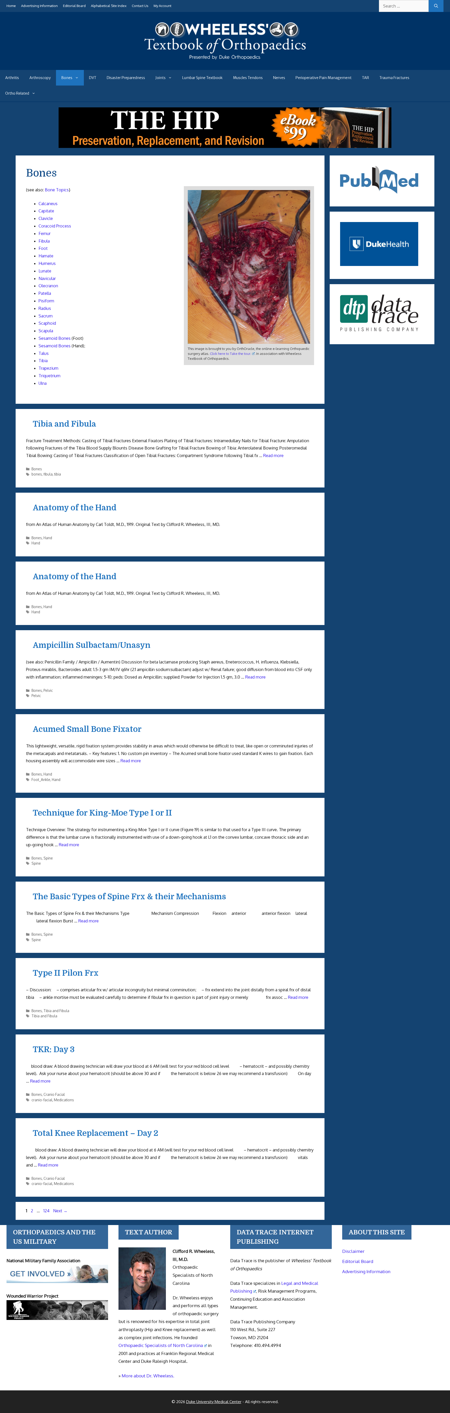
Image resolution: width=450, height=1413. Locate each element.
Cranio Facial (54, 1094)
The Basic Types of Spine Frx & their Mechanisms (129, 896)
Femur (45, 233)
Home (11, 6)
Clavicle (46, 218)
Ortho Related (17, 93)
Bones (66, 77)
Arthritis (12, 77)
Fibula (44, 241)
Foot (43, 248)
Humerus (47, 263)
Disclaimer (353, 1251)
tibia (57, 474)
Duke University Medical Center (213, 1401)
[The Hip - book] (225, 146)
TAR (365, 77)
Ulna (43, 383)
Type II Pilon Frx (65, 973)
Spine (48, 858)
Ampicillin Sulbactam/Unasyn (92, 645)
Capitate (46, 210)
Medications (64, 1100)
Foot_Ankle (41, 779)
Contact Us (140, 6)
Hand (47, 538)
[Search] (436, 6)
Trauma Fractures (394, 77)
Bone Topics (57, 189)
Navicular (47, 278)
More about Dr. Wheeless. (148, 1375)
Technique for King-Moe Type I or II (102, 813)
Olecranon (48, 285)
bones (37, 474)
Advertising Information (39, 6)
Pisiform (46, 300)
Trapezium (48, 368)
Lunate (45, 271)
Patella (45, 293)
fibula (48, 474)
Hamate (46, 255)
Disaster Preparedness (126, 77)
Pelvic (48, 690)
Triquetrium (49, 375)
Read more (273, 455)
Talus (44, 353)
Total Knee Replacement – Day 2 (95, 1133)
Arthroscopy (40, 77)
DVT (92, 77)
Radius (45, 308)
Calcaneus (48, 203)
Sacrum (46, 315)
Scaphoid (47, 323)
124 (47, 1210)
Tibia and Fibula (64, 424)
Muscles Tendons (248, 77)
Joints (160, 77)
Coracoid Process (55, 226)
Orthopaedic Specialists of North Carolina (160, 1345)
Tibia (43, 360)
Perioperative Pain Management (324, 77)
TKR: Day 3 (53, 1049)
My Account (162, 6)
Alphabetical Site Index (109, 6)
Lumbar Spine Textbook (202, 77)
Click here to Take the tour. (230, 353)
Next (60, 1210)
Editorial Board (74, 6)
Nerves (279, 77)
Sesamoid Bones (55, 338)
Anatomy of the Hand (74, 507)
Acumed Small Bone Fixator (87, 729)
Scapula (46, 330)
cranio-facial (42, 1100)
